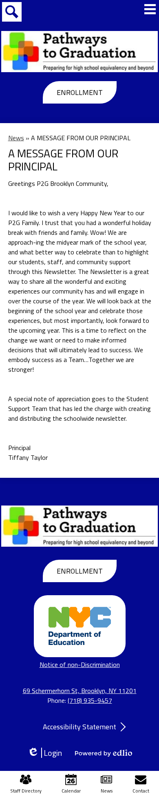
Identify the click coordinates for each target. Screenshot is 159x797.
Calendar (71, 791)
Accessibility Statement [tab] (79, 726)
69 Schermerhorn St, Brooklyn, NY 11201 (80, 690)
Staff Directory (26, 791)
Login (47, 753)
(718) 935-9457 (90, 700)
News (16, 138)
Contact (140, 791)
